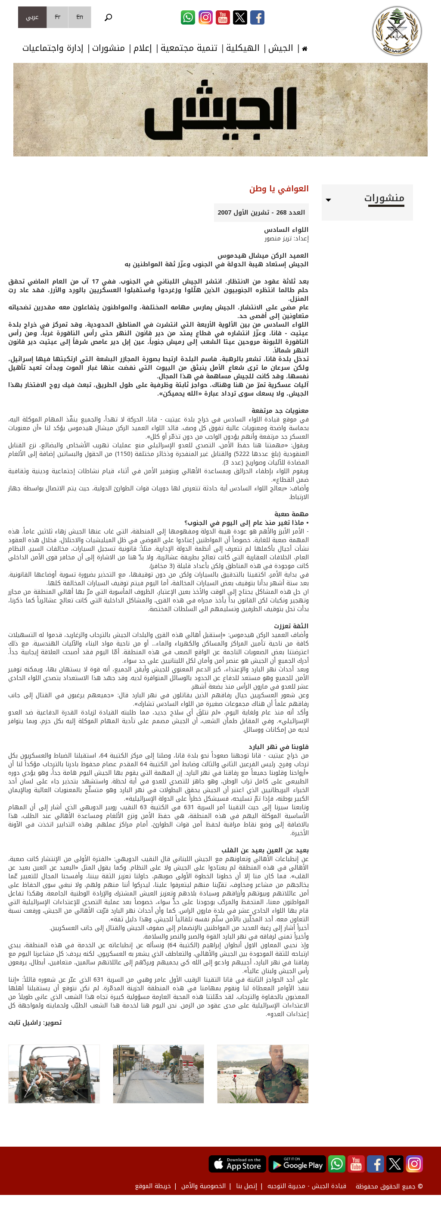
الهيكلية (243, 48)
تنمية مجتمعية (189, 48)
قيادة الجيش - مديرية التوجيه (306, 1186)
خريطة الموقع (153, 1186)
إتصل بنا (246, 1186)
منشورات (108, 48)
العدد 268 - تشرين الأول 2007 (261, 212)
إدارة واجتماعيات (53, 48)
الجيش (280, 48)
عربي (32, 17)
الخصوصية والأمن (203, 1186)
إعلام (143, 48)
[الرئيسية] (397, 31)
